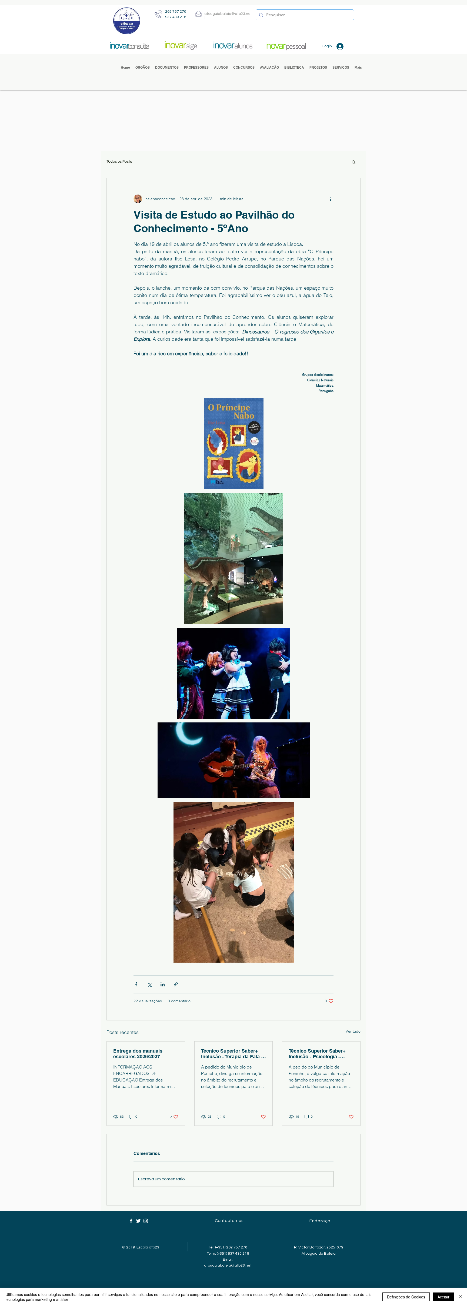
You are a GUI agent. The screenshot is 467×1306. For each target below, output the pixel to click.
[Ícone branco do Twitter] (138, 1221)
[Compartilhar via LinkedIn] (162, 984)
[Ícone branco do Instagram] (146, 1221)
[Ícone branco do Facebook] (131, 1221)
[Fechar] (460, 1297)
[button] (142, 68)
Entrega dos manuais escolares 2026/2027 (137, 1053)
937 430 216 (175, 17)
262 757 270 (175, 12)
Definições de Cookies (406, 1297)
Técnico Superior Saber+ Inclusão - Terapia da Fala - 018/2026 (232, 1053)
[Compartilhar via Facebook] (136, 984)
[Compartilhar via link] (175, 984)
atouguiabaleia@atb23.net (228, 1265)
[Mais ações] (330, 199)
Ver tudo (353, 1031)
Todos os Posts (119, 161)
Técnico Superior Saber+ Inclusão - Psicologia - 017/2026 (317, 1053)
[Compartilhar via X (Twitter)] (149, 984)
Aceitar (443, 1297)
